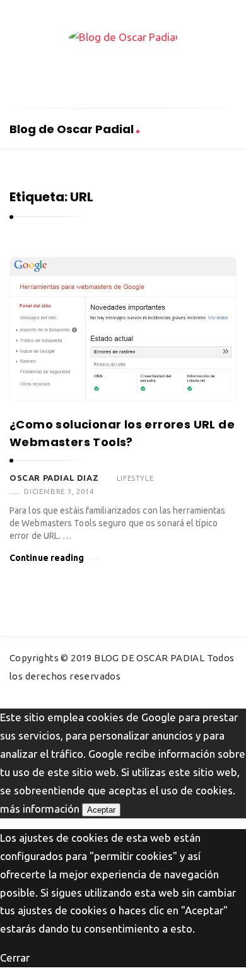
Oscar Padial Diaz (53, 477)
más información (39, 809)
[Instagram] (173, 71)
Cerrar (15, 957)
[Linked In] (123, 71)
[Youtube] (148, 71)
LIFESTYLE (135, 478)
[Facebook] (72, 71)
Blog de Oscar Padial (72, 129)
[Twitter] (98, 71)
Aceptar (101, 810)
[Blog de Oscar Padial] (123, 37)
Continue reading (47, 558)
